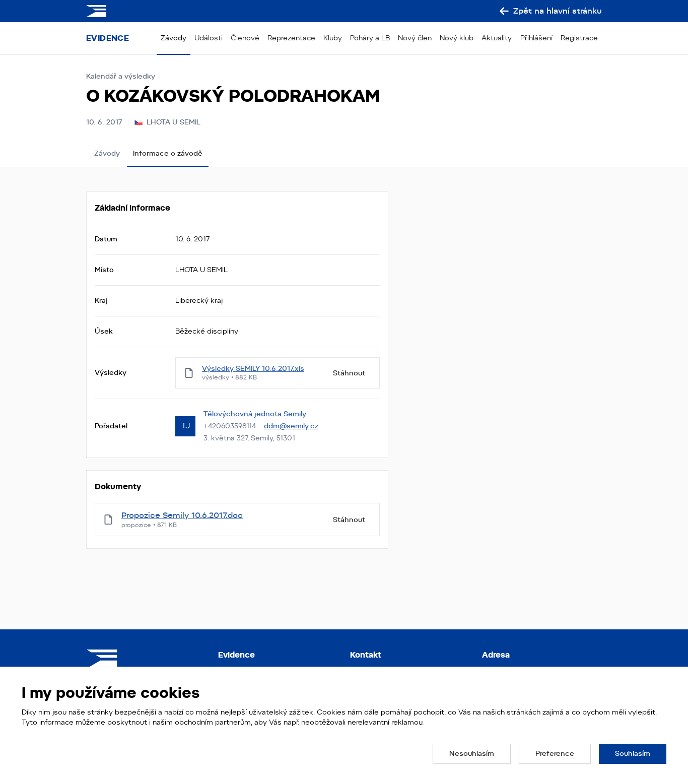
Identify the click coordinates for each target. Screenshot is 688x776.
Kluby (332, 38)
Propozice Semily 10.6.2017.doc (182, 515)
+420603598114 (229, 426)
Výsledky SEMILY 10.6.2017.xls (253, 368)
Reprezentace (291, 38)
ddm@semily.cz (291, 426)
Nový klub (456, 38)
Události (208, 38)
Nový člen (415, 38)
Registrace (579, 38)
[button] (472, 754)
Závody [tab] (107, 153)
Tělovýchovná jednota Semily (254, 414)
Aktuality (496, 38)
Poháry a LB (370, 38)
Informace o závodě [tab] (167, 153)
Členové (245, 38)
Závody (173, 38)
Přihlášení (536, 38)
